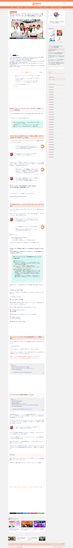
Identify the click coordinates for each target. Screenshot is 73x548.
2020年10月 (52, 149)
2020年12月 (52, 144)
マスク (36, 7)
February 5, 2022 (29, 372)
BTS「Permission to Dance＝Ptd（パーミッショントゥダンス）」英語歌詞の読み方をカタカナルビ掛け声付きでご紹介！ (56, 63)
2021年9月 (52, 122)
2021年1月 (52, 142)
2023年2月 (52, 94)
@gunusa (31, 404)
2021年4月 (52, 134)
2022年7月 (52, 99)
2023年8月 (52, 87)
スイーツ (47, 7)
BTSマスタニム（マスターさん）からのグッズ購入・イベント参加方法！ (27, 76)
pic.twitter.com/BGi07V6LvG (17, 369)
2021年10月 (52, 119)
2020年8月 (52, 154)
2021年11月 (52, 117)
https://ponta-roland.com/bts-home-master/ (18, 196)
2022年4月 (52, 104)
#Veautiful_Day (36, 404)
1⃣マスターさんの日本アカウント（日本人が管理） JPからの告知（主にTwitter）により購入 (28, 79)
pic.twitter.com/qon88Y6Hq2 (17, 406)
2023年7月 (52, 89)
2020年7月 (52, 157)
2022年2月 (52, 109)
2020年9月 (52, 152)
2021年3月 (52, 137)
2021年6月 (52, 129)
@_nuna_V (28, 404)
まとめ (16, 86)
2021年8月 (52, 124)
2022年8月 (52, 97)
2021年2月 (52, 139)
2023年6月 (52, 92)
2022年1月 (52, 112)
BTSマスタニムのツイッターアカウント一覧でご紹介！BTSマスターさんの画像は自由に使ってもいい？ (56, 56)
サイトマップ (28, 7)
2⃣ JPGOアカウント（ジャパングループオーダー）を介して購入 (27, 80)
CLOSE (41, 72)
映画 (41, 7)
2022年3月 (52, 107)
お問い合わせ (20, 7)
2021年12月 (52, 114)
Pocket (18, 55)
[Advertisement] (27, 47)
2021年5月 (52, 132)
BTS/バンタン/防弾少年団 (57, 7)
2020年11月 (52, 147)
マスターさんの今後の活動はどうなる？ (22, 84)
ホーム (13, 7)
